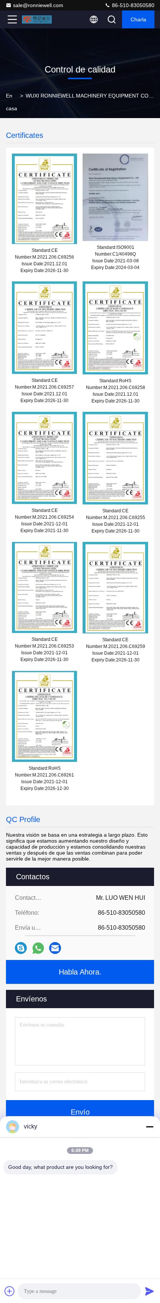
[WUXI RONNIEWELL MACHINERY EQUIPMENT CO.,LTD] (37, 19)
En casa (11, 102)
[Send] (150, 1291)
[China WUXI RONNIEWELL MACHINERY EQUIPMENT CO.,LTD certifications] (44, 198)
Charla (138, 19)
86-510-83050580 (132, 5)
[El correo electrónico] (55, 948)
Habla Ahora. (80, 972)
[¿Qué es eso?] (38, 948)
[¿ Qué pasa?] (21, 948)
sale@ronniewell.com (38, 5)
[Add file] (9, 1291)
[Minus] (149, 1126)
